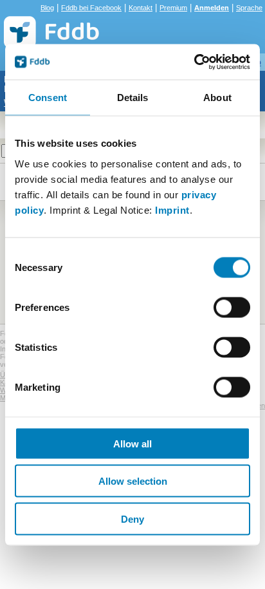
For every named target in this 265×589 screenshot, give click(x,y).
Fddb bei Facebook (91, 8)
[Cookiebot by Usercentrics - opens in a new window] (194, 61)
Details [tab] (133, 97)
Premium (173, 8)
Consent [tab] (47, 97)
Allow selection (132, 481)
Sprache (249, 8)
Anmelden (211, 8)
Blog (47, 8)
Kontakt (140, 8)
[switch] (232, 307)
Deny (132, 518)
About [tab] (217, 97)
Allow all (132, 443)
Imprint (172, 209)
